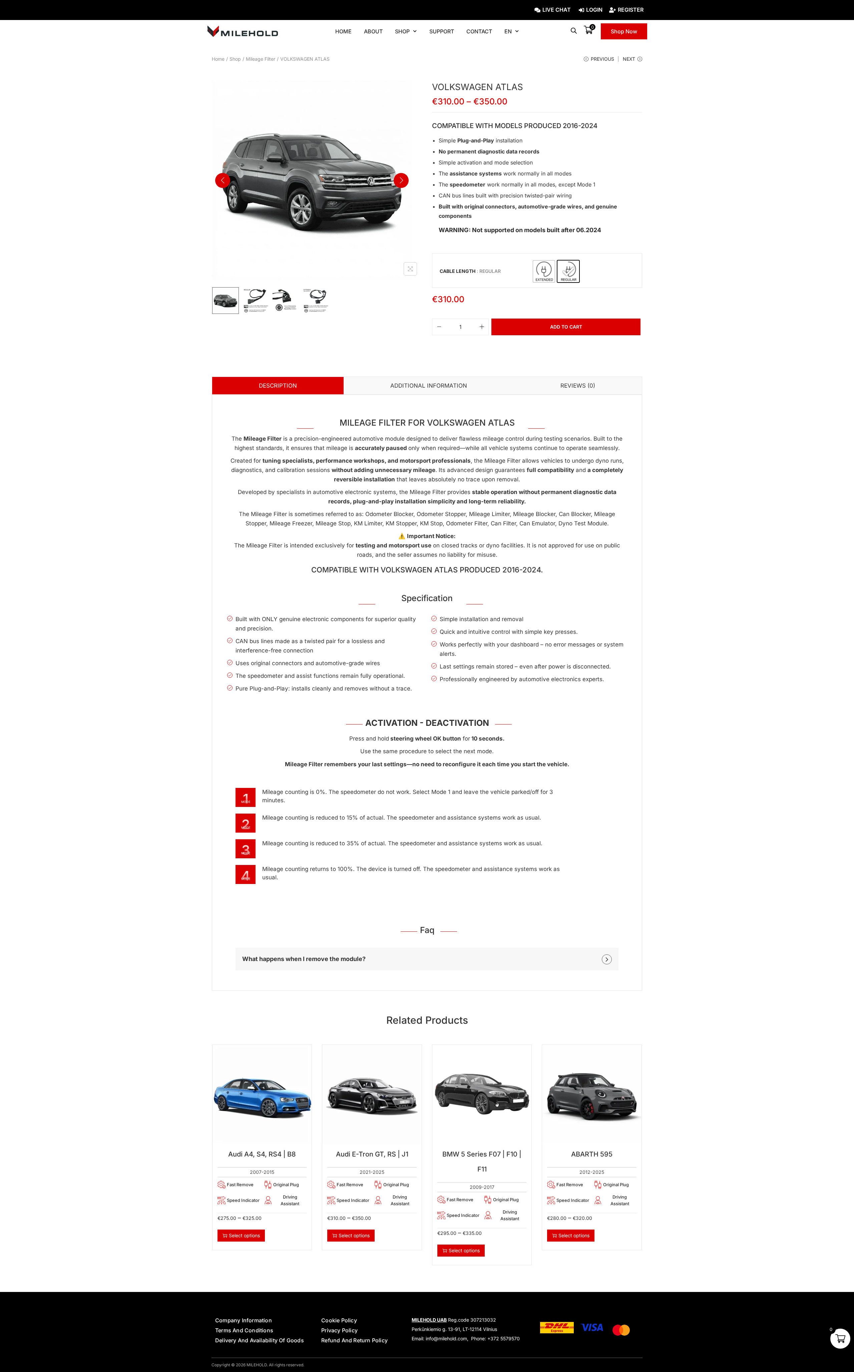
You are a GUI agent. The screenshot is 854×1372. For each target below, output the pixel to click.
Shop (402, 31)
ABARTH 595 (591, 1154)
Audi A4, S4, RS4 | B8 (262, 1154)
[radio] (544, 271)
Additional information (428, 385)
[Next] (401, 180)
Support (441, 31)
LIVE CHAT (556, 10)
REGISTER (631, 10)
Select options (244, 1235)
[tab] (278, 385)
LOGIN (594, 10)
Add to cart (566, 327)
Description (278, 385)
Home (343, 31)
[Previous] (222, 180)
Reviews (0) (577, 385)
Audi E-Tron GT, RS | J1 (372, 1154)
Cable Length (457, 271)
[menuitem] (511, 31)
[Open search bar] (573, 30)
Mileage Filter (260, 59)
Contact (479, 31)
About (373, 31)
